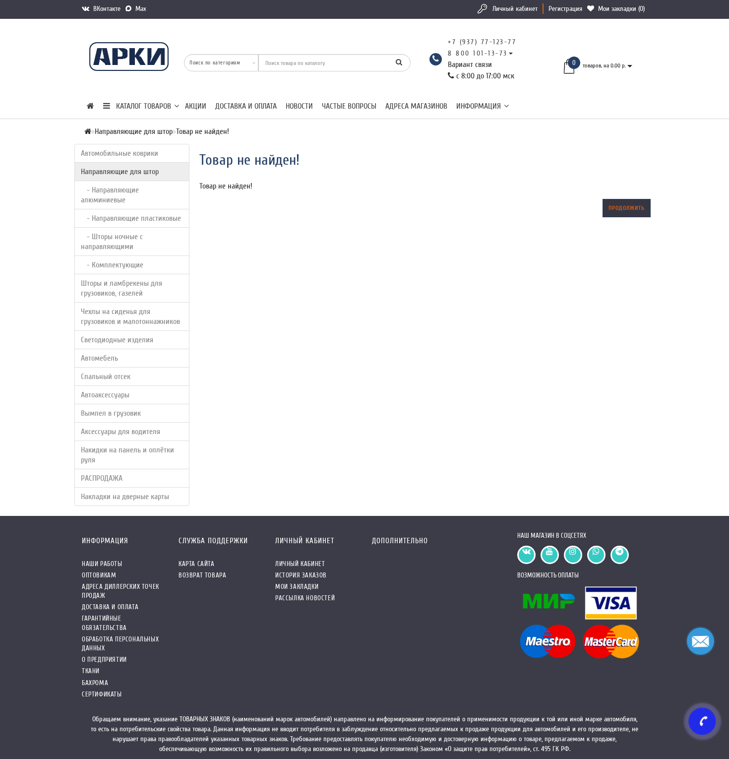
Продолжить (626, 207)
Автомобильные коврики (119, 153)
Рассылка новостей (305, 598)
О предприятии (104, 659)
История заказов (301, 575)
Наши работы (102, 564)
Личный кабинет (515, 8)
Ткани (91, 671)
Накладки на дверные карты (125, 496)
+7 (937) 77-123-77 (482, 42)
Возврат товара (202, 575)
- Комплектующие (112, 264)
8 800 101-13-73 (478, 53)
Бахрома (95, 683)
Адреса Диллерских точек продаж (120, 591)
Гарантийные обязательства (104, 623)
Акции (195, 106)
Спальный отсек (105, 376)
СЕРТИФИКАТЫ (102, 694)
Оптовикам (99, 575)
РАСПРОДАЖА (101, 478)
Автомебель (99, 358)
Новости (299, 106)
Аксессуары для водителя (120, 431)
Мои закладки (296, 586)
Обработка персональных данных (120, 643)
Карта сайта (197, 564)
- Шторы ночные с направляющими (112, 241)
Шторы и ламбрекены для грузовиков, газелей (121, 288)
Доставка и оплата (246, 106)
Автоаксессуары (105, 394)
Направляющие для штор (120, 171)
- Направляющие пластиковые (131, 218)
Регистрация (565, 8)
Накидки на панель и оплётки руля (127, 454)
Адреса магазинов (416, 106)
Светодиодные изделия (117, 339)
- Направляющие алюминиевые (110, 195)
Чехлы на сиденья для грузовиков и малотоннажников (130, 316)
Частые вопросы (349, 106)
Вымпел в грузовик (111, 413)
